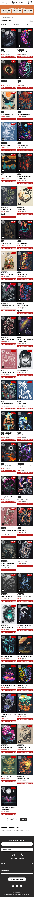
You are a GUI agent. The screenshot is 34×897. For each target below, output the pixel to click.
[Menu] (3, 3)
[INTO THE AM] (17, 2)
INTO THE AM (18, 893)
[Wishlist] (3, 30)
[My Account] (27, 3)
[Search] (7, 3)
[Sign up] (30, 844)
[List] (32, 21)
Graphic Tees (10, 17)
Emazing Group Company (23, 894)
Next (22, 819)
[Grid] (30, 21)
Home (3, 17)
